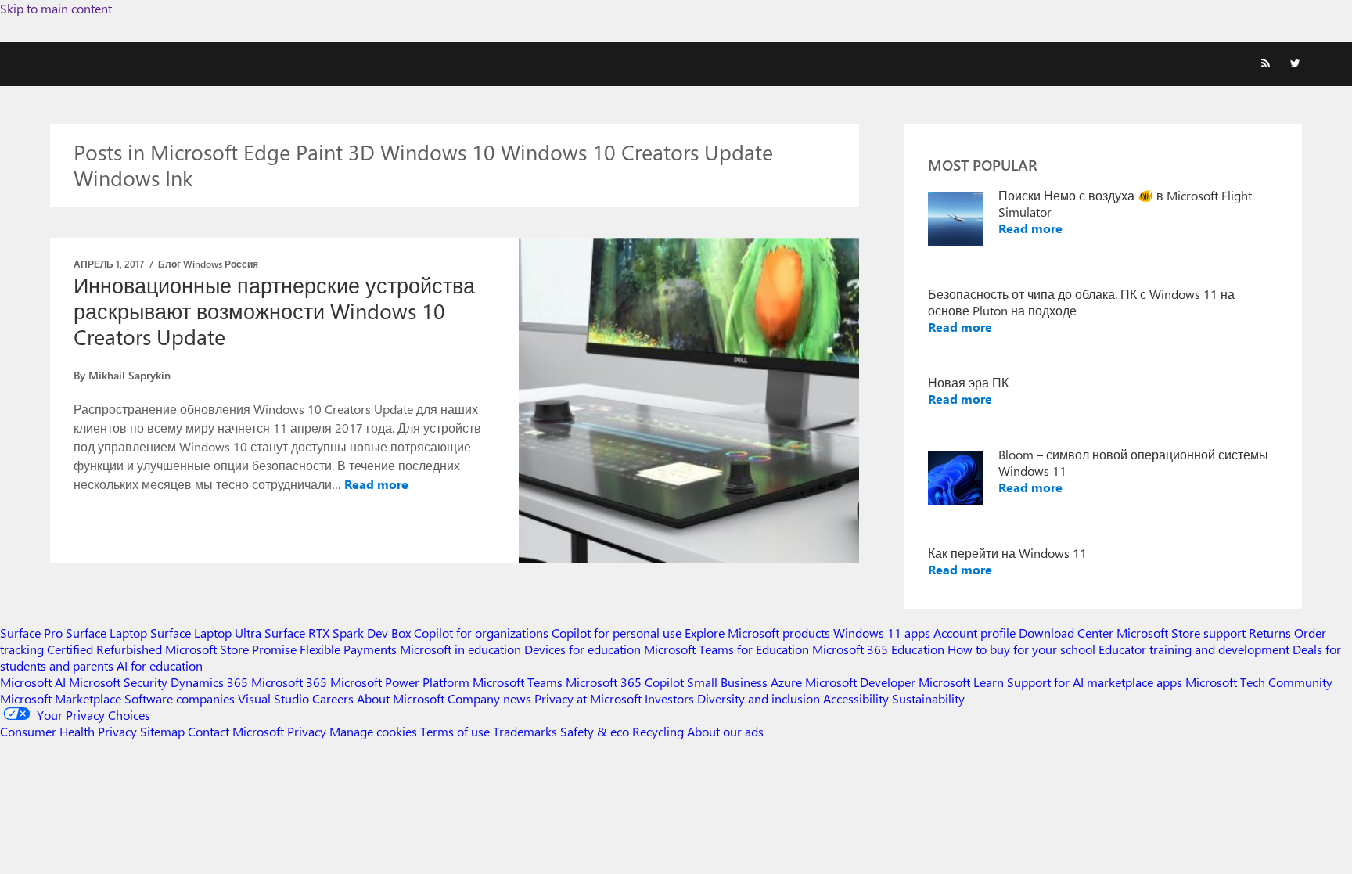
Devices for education (582, 649)
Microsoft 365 (289, 682)
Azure (786, 682)
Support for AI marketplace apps (1094, 682)
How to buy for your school (1021, 649)
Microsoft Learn (961, 682)
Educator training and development (1193, 649)
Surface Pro (31, 632)
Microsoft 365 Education (878, 649)
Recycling (658, 731)
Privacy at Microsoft (588, 698)
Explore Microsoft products (757, 632)
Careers (333, 698)
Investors (669, 698)
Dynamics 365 (209, 682)
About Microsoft (400, 698)
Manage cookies (373, 731)
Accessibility (856, 698)
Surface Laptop (106, 632)
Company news (489, 698)
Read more (376, 484)
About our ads (725, 731)
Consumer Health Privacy (68, 731)
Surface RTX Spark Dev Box (337, 632)
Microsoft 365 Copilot (625, 682)
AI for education (160, 665)
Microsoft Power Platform (399, 682)
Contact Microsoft (236, 731)
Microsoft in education (460, 649)
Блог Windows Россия (208, 263)
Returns (1270, 632)
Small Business (727, 682)
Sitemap (162, 731)
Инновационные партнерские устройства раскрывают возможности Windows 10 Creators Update (274, 311)
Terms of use (455, 731)
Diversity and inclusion (758, 698)
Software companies (179, 698)
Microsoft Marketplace (60, 698)
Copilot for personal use (616, 632)
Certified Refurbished (104, 649)
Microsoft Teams (518, 682)
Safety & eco (594, 731)
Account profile (974, 632)
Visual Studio (273, 698)
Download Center (1066, 632)
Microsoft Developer (860, 682)
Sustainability (928, 698)
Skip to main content (56, 8)
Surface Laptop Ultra (205, 632)
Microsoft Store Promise (231, 649)
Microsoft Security (118, 682)
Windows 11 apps (881, 632)
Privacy (308, 731)
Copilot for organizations (481, 632)
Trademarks (525, 731)
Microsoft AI (33, 682)
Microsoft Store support (1181, 632)
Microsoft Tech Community (1258, 682)
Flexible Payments (348, 649)
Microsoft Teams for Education (726, 649)
